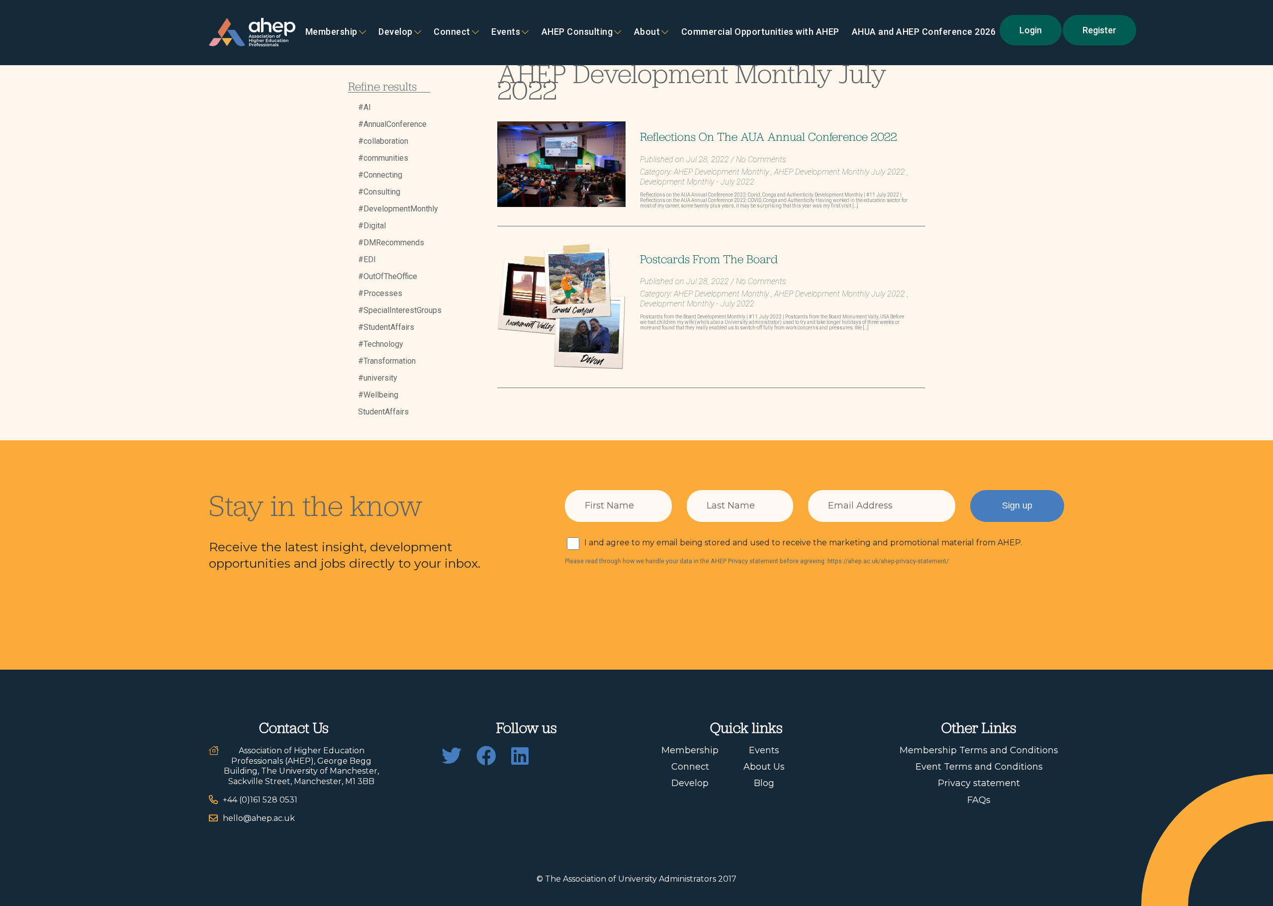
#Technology (380, 344)
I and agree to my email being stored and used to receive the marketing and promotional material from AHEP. (803, 542)
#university (377, 378)
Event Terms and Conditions (979, 766)
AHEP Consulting (577, 32)
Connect (690, 766)
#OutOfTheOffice (387, 276)
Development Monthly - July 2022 (697, 182)
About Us (764, 766)
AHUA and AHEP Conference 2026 (924, 32)
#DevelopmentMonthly (398, 208)
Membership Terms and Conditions (979, 750)
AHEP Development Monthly (721, 172)
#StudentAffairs (386, 327)
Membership (331, 32)
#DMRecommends (391, 242)
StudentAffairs (383, 411)
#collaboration (383, 141)
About (647, 32)
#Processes (380, 293)
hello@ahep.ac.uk (259, 818)
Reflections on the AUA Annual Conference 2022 (768, 136)
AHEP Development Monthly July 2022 (839, 172)
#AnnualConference (392, 124)
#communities (383, 158)
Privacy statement (979, 783)
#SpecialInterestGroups (400, 310)
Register (1099, 30)
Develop (395, 32)
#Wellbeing (378, 395)
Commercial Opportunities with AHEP (760, 32)
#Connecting (380, 175)
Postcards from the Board (709, 259)
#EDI (367, 259)
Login (1030, 30)
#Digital (372, 225)
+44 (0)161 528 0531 (260, 800)
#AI (364, 107)
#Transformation (387, 361)
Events (505, 32)
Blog (764, 783)
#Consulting (379, 192)
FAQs (979, 800)
